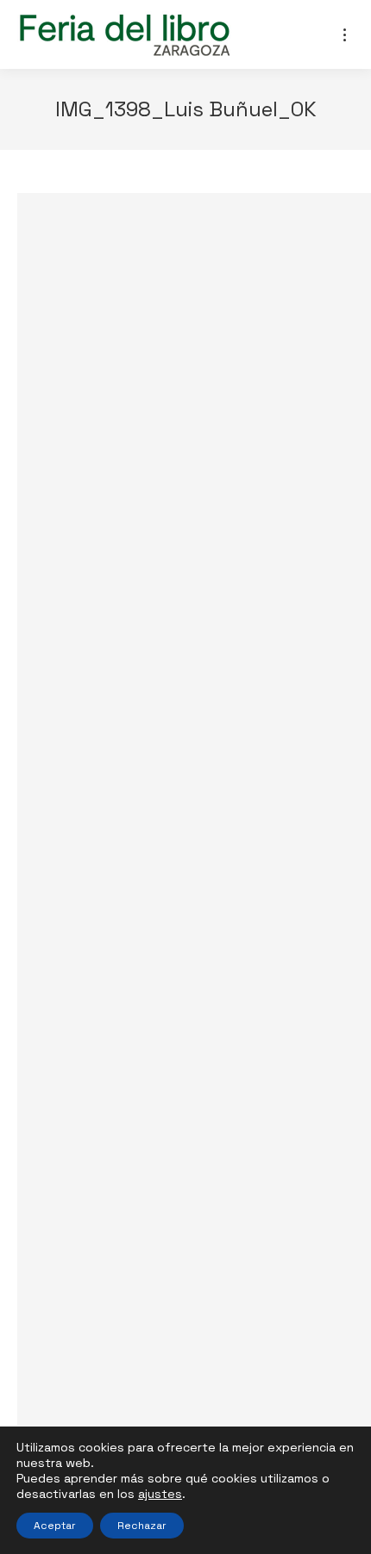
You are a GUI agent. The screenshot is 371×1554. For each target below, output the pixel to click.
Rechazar (142, 1525)
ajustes (160, 1493)
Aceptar (55, 1525)
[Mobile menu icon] (345, 35)
